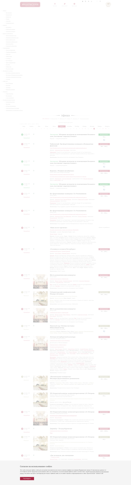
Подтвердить (27, 478)
